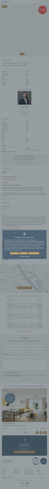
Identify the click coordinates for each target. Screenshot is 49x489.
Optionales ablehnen (34, 253)
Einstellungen (23, 253)
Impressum (21, 256)
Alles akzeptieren (14, 253)
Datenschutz (27, 256)
